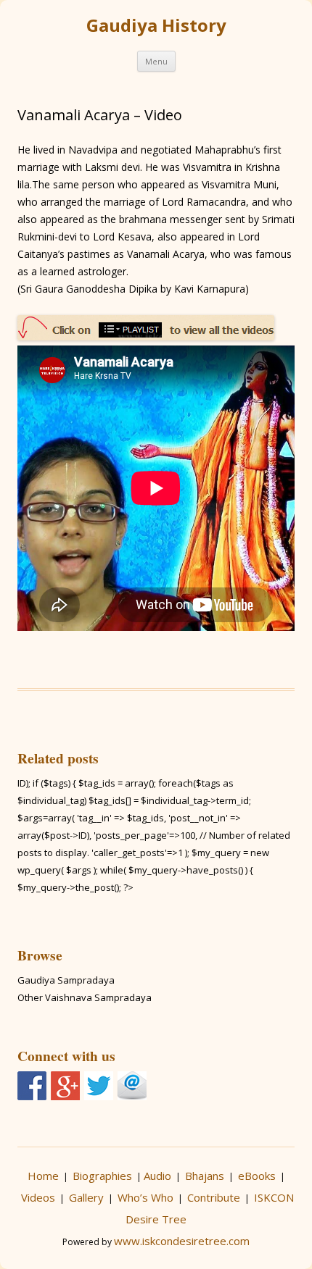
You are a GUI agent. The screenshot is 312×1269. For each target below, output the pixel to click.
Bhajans (204, 1175)
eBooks (257, 1175)
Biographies (102, 1175)
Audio (157, 1175)
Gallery (86, 1197)
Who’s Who (145, 1197)
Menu (156, 61)
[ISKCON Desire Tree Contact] (132, 1085)
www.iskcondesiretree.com (182, 1241)
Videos (38, 1197)
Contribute (213, 1197)
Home (43, 1175)
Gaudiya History (156, 25)
